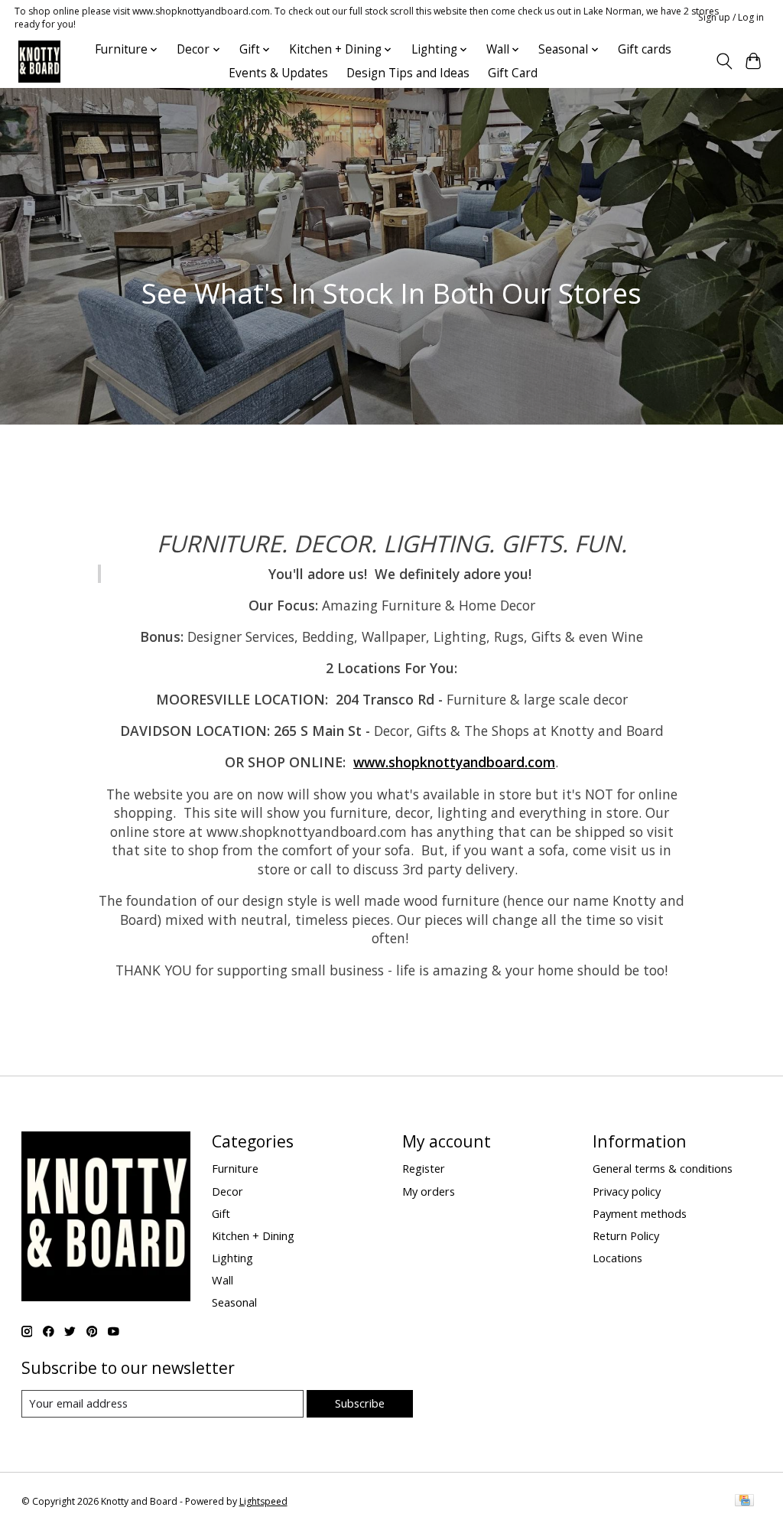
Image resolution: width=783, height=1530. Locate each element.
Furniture (235, 1168)
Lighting (232, 1257)
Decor (227, 1191)
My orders (428, 1191)
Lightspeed (263, 1501)
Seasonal (234, 1302)
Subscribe (360, 1403)
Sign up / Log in (731, 17)
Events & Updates (278, 73)
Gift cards (644, 49)
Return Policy (626, 1235)
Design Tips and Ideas (407, 73)
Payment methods (640, 1213)
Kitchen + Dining (253, 1235)
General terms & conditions (663, 1168)
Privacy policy (627, 1191)
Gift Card (513, 73)
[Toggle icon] (724, 61)
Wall (222, 1279)
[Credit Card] (744, 1501)
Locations (617, 1257)
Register (423, 1168)
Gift (221, 1213)
